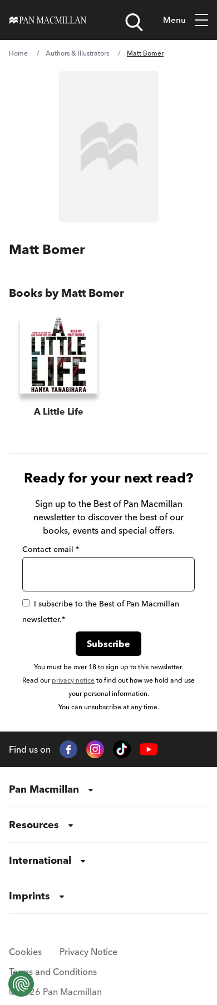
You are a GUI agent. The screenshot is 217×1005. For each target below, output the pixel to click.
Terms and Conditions (53, 971)
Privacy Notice (88, 951)
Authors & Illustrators (77, 53)
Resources (34, 824)
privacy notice (73, 680)
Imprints (29, 895)
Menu (174, 19)
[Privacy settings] (21, 984)
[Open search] (134, 22)
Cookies (25, 951)
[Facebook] (68, 749)
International (40, 860)
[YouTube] (148, 749)
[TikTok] (122, 749)
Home (18, 53)
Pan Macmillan (44, 789)
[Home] (48, 20)
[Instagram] (95, 749)
